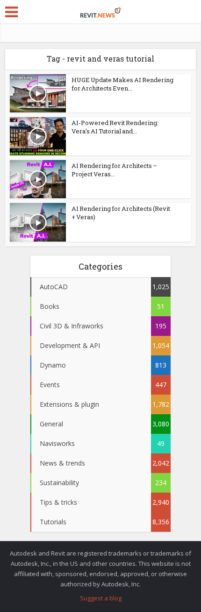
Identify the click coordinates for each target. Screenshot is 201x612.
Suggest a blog (101, 598)
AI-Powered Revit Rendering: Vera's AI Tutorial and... (115, 126)
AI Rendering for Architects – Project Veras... (114, 169)
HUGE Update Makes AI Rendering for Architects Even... (122, 84)
